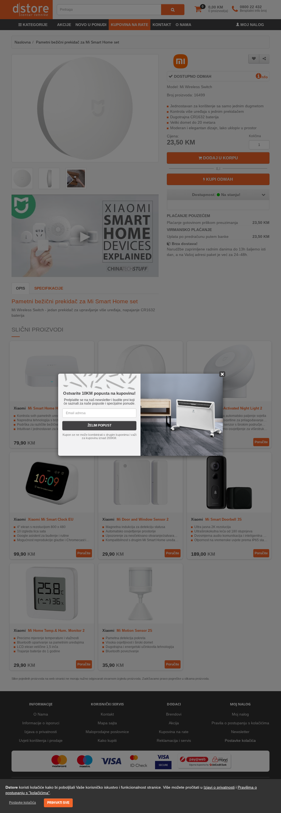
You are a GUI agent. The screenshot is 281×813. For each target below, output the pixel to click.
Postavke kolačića (22, 803)
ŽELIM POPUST (99, 425)
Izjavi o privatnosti (219, 787)
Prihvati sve (58, 803)
